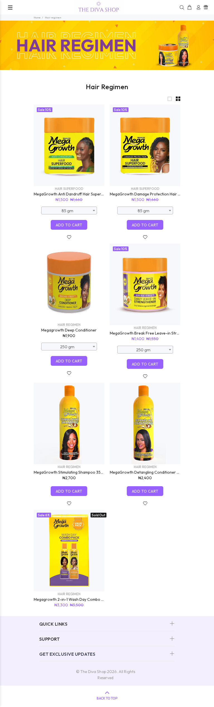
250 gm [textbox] (67, 346)
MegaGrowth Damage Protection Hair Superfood (153, 194)
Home (37, 17)
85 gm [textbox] (67, 210)
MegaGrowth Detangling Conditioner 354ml (148, 472)
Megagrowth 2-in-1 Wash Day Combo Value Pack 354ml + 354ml (90, 599)
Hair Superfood (69, 189)
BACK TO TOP (107, 698)
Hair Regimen (69, 325)
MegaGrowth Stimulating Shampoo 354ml (70, 472)
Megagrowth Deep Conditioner (69, 330)
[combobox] (69, 210)
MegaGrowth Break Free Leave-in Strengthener (152, 333)
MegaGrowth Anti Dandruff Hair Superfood (72, 194)
